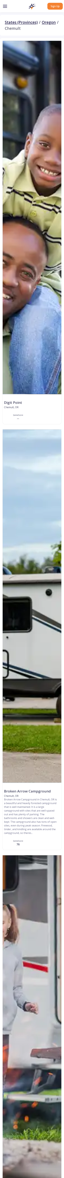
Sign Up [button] (55, 6)
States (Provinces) (21, 22)
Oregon (49, 22)
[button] (32, 6)
